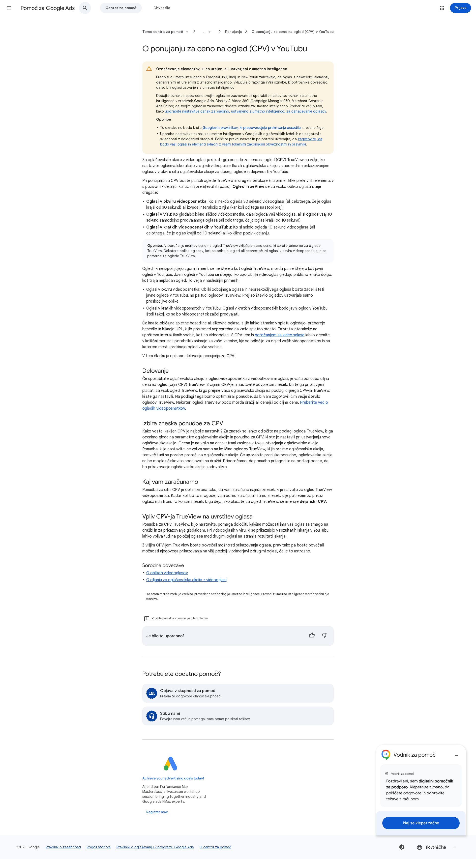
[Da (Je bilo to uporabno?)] (312, 636)
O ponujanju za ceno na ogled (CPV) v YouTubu (293, 31)
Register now (157, 812)
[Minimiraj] (456, 753)
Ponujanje (233, 31)
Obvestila (161, 8)
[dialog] (421, 790)
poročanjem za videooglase (279, 335)
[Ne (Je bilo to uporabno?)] (325, 636)
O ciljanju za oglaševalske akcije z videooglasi (186, 579)
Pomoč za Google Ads (48, 8)
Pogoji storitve (99, 847)
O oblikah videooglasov (167, 573)
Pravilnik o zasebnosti (63, 847)
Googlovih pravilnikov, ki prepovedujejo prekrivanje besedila (252, 127)
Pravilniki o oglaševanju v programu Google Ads (155, 847)
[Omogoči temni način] (402, 847)
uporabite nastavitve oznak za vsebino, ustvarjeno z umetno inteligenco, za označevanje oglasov (245, 111)
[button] (9, 8)
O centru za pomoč (215, 847)
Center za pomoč (121, 8)
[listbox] (437, 847)
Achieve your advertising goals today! (173, 778)
